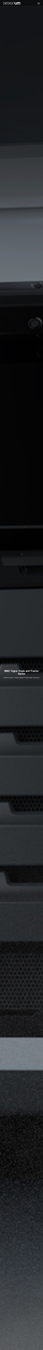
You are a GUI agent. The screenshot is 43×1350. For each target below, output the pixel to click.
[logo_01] (17, 4)
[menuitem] (39, 2)
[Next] (39, 675)
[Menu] (39, 3)
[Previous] (3, 675)
